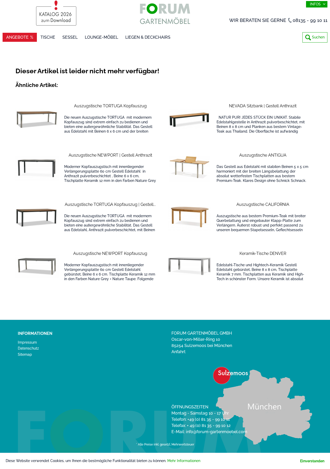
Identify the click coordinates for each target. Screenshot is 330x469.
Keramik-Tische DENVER (263, 253)
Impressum (27, 342)
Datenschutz (28, 348)
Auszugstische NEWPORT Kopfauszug (110, 253)
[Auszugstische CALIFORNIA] (189, 217)
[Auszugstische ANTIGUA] (189, 168)
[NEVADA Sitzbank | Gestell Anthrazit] (189, 118)
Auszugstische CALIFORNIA (262, 204)
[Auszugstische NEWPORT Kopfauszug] (37, 266)
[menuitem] (314, 37)
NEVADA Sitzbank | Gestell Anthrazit (262, 105)
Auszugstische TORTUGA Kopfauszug (110, 105)
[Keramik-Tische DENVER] (189, 266)
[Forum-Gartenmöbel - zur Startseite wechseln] (165, 15)
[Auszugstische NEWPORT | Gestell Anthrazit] (37, 168)
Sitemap (25, 354)
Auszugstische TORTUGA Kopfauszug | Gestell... (110, 204)
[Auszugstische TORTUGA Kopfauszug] (37, 118)
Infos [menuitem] (316, 4)
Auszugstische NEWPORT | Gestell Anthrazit (110, 155)
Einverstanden (312, 461)
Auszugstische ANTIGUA (262, 155)
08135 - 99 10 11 (310, 20)
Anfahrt (178, 351)
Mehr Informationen (183, 461)
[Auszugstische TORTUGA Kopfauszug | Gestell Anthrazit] (37, 217)
